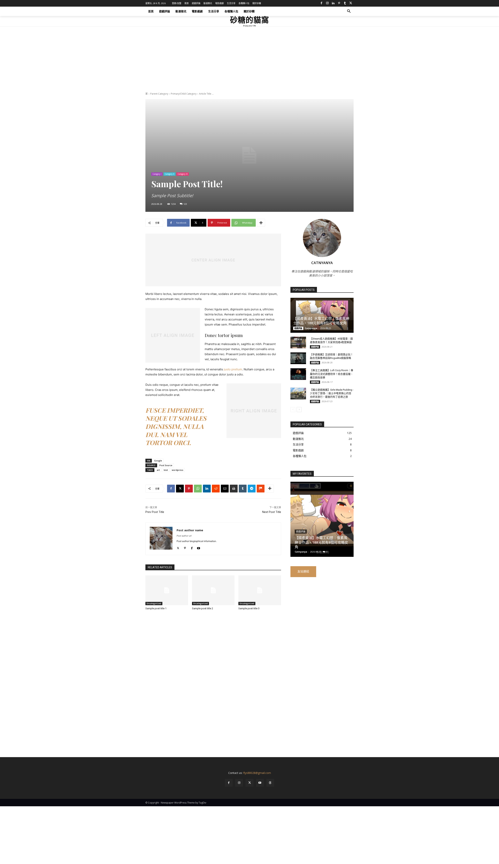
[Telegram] (252, 488)
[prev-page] (292, 409)
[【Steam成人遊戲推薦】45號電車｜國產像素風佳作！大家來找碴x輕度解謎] (298, 342)
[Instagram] (327, 3)
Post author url (184, 535)
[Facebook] (321, 3)
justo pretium (233, 369)
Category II (169, 174)
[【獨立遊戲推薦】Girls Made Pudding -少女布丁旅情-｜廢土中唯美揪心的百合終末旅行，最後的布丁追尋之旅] (298, 393)
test (166, 469)
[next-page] (299, 409)
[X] (351, 3)
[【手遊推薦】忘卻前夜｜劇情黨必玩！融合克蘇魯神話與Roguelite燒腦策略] (298, 358)
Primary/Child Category (183, 93)
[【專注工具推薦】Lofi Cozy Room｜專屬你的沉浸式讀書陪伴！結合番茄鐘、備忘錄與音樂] (298, 374)
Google (158, 460)
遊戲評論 (298, 328)
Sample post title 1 (155, 608)
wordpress (177, 469)
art (158, 469)
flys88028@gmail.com (257, 773)
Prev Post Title (154, 512)
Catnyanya (322, 262)
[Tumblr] (345, 3)
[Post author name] (161, 539)
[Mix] (261, 488)
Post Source (165, 465)
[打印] (234, 488)
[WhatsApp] (198, 488)
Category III (183, 174)
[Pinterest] (339, 3)
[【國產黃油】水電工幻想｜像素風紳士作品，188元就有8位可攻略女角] (322, 315)
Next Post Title (271, 512)
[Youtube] (198, 547)
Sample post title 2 (202, 608)
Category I (156, 174)
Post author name (190, 530)
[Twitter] (178, 547)
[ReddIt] (216, 488)
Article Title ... (206, 93)
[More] (261, 223)
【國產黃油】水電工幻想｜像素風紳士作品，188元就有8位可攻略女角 (321, 542)
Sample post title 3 (248, 608)
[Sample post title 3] (259, 590)
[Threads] (270, 783)
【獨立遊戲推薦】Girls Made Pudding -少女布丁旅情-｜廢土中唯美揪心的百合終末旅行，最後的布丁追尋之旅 (332, 393)
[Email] (225, 488)
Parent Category (159, 93)
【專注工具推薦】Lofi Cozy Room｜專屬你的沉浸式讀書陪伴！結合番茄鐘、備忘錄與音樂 (331, 374)
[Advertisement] (249, 63)
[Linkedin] (333, 3)
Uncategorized (154, 603)
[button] (349, 11)
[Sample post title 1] (166, 590)
